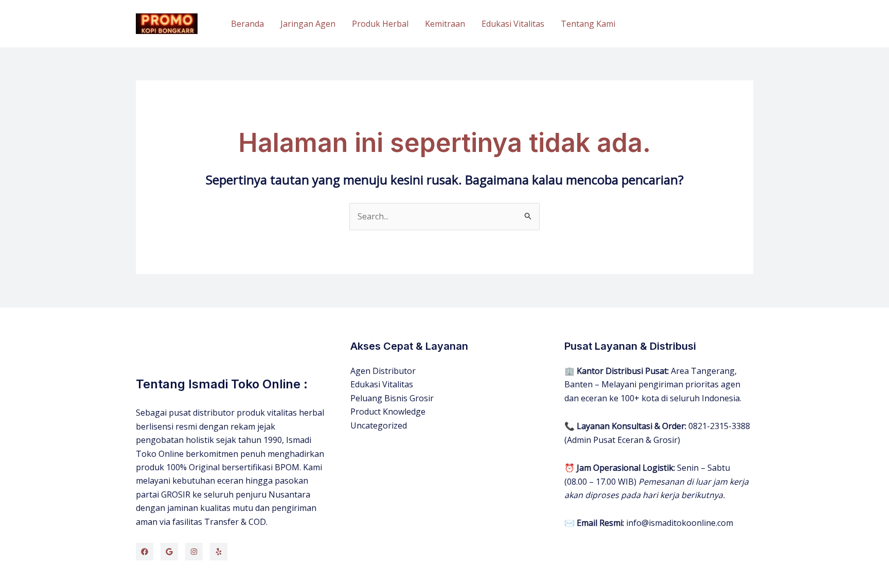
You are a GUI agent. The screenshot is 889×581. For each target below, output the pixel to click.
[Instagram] (194, 551)
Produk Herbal (380, 23)
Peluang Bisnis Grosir (392, 398)
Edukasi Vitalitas (513, 23)
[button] (693, 24)
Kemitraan (445, 23)
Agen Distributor (383, 371)
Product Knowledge (387, 411)
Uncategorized (378, 425)
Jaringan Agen (307, 23)
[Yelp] (218, 551)
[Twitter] (169, 551)
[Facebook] (144, 551)
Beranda (247, 23)
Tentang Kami (588, 23)
